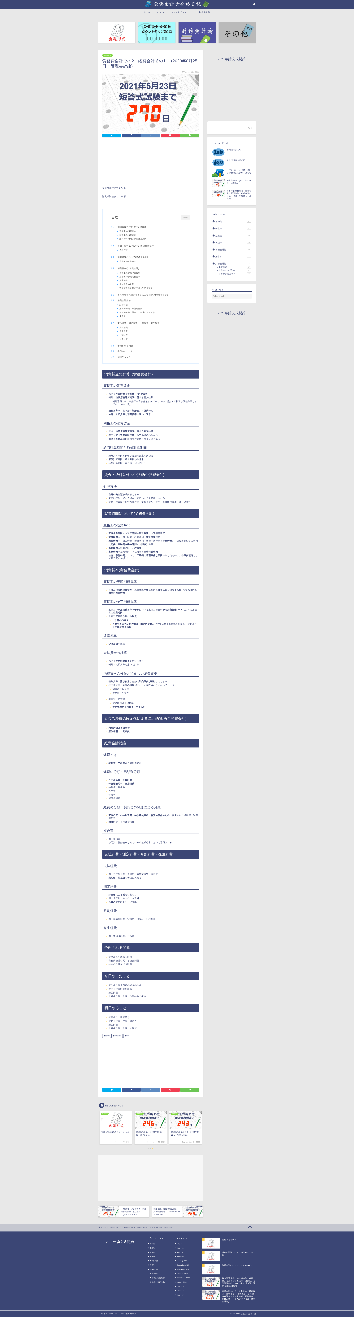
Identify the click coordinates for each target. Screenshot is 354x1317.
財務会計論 (204, 12)
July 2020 (180, 1286)
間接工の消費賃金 (127, 235)
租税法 (232, 242)
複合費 (122, 316)
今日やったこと (125, 351)
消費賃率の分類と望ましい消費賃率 (136, 288)
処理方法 (123, 250)
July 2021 (180, 1244)
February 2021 (182, 1256)
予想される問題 (125, 346)
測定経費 (123, 331)
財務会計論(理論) (234, 270)
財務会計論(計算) (234, 274)
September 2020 (183, 1278)
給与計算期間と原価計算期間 (132, 239)
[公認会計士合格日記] (177, 7)
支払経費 (123, 328)
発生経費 (123, 339)
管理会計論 (107, 55)
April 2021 (181, 1252)
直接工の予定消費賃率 (129, 277)
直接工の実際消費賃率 (129, 273)
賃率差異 (123, 280)
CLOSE (186, 217)
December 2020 (183, 1265)
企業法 (232, 228)
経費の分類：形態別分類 (130, 309)
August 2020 (182, 1282)
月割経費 (123, 335)
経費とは (123, 305)
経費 (127, 1036)
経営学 (232, 256)
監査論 (232, 235)
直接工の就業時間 (127, 261)
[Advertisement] (150, 162)
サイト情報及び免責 (128, 1314)
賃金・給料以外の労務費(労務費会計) (136, 245)
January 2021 (182, 1261)
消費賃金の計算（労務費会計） (133, 227)
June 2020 (181, 1290)
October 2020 (182, 1273)
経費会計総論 (124, 300)
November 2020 (183, 1269)
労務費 (107, 1036)
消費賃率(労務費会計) (128, 268)
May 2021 (180, 1248)
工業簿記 (234, 267)
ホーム (147, 12)
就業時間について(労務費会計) (133, 257)
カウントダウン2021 (181, 12)
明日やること (124, 357)
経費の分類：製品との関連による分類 (137, 312)
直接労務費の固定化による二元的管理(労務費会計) (143, 295)
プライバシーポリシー (108, 1314)
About (160, 12)
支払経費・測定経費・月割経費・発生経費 (139, 323)
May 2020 (180, 1295)
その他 (232, 221)
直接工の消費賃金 (127, 231)
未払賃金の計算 (126, 284)
